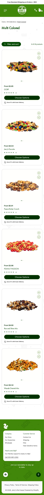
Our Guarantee (10, 440)
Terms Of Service (21, 485)
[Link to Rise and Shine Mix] (22, 305)
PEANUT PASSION (11, 269)
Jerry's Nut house (18, 490)
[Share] (38, 57)
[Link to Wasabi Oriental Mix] (22, 365)
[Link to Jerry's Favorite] (22, 126)
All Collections (11, 22)
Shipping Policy (33, 485)
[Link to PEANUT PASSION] (22, 245)
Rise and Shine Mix (11, 328)
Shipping (26, 440)
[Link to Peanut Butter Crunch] (22, 185)
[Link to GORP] (22, 66)
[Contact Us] (35, 10)
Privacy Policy (9, 485)
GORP (6, 89)
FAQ (24, 443)
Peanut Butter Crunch (11, 209)
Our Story (8, 437)
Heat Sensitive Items (30, 446)
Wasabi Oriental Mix (11, 388)
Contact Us (27, 437)
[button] (6, 11)
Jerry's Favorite (9, 149)
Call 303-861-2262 (11, 457)
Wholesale (8, 443)
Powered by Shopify (32, 490)
